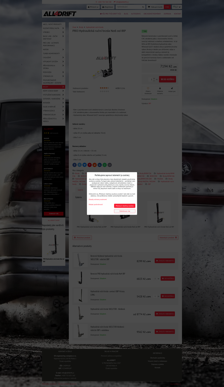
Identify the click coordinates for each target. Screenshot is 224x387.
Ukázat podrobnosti (96, 204)
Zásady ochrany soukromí (98, 199)
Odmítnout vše (124, 211)
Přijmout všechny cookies (125, 206)
